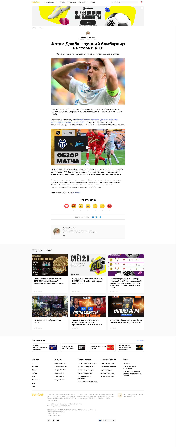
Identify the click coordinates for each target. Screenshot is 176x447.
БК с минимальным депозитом (84, 377)
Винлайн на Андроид (108, 363)
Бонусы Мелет (60, 380)
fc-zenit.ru (77, 193)
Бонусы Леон (59, 376)
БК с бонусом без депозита (87, 363)
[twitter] (53, 420)
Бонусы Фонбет (60, 370)
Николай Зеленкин (88, 37)
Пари (33, 376)
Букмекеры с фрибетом (86, 366)
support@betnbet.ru (58, 412)
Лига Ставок (36, 380)
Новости (40, 28)
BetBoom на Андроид (108, 366)
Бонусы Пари (59, 373)
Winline (34, 363)
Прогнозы (72, 2)
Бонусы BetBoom (61, 366)
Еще (93, 2)
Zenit (33, 386)
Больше (140, 340)
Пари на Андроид (107, 370)
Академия (84, 2)
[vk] (48, 420)
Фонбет (34, 370)
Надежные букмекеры (85, 373)
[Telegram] (100, 217)
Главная (34, 28)
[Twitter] (96, 217)
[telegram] (58, 420)
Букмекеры (50, 2)
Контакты (126, 363)
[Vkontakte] (93, 217)
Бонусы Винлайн (60, 363)
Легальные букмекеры (85, 370)
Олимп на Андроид (107, 376)
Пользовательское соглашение (129, 367)
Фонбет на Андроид (108, 373)
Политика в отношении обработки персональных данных (132, 373)
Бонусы (61, 2)
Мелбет (34, 373)
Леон (33, 383)
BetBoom (35, 366)
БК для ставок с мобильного (87, 382)
